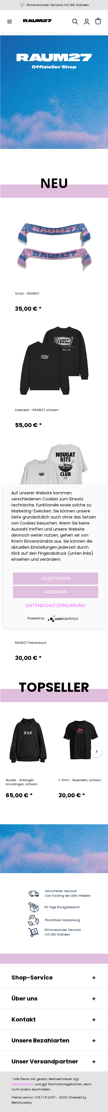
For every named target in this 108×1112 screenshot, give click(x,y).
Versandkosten (23, 1084)
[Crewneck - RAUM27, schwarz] (54, 360)
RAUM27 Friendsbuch (31, 643)
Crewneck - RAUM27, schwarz (36, 410)
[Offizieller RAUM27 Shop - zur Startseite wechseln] (37, 21)
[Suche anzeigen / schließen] (75, 21)
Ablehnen (55, 592)
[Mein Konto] (86, 21)
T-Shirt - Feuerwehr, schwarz (79, 780)
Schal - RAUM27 (27, 294)
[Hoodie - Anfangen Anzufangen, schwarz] (28, 741)
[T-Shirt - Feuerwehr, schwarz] (80, 741)
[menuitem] (9, 21)
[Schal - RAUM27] (54, 244)
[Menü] (9, 21)
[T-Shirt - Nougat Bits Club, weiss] (54, 477)
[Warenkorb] (98, 21)
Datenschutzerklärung (55, 605)
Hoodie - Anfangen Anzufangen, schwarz (22, 782)
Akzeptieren (55, 578)
